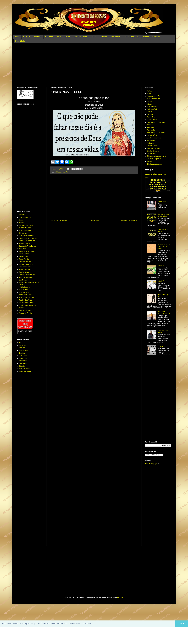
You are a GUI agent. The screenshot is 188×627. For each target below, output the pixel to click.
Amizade (150, 125)
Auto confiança (152, 106)
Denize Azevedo (25, 310)
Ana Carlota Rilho (25, 295)
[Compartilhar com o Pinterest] (82, 169)
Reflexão (103, 37)
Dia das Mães (152, 135)
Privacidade (20, 41)
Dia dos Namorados (154, 138)
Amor (59, 37)
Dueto (21, 220)
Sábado (22, 366)
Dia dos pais (151, 153)
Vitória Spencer (24, 287)
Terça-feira (23, 355)
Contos (21, 308)
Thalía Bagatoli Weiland (27, 305)
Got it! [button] (181, 624)
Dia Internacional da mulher (156, 156)
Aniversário (115, 37)
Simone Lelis (23, 233)
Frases (93, 37)
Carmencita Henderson (27, 251)
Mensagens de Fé (62, 172)
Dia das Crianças (153, 151)
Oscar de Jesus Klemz (27, 241)
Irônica (149, 104)
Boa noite (49, 37)
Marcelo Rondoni (25, 217)
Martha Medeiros (25, 228)
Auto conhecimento (154, 99)
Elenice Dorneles (25, 254)
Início (17, 37)
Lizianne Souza (24, 292)
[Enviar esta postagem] (68, 169)
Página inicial (94, 220)
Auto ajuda (151, 130)
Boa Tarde (22, 348)
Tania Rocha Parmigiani (27, 275)
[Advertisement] (94, 65)
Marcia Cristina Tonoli (26, 235)
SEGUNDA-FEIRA (25, 371)
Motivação (150, 143)
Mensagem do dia (153, 148)
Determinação (152, 146)
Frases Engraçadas (132, 37)
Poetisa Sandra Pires (26, 303)
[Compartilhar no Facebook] (79, 169)
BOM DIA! (161, 266)
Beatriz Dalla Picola (26, 225)
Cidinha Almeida (25, 262)
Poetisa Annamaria (25, 269)
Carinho (150, 114)
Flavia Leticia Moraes (26, 297)
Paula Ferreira (24, 259)
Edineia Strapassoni (26, 264)
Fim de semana (24, 369)
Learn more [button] (87, 624)
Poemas (22, 215)
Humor (149, 112)
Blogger (120, 598)
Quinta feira (23, 361)
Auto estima (151, 117)
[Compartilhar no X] (77, 169)
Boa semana (23, 350)
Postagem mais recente (59, 220)
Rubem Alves (23, 256)
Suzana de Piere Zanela (27, 246)
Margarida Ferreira (25, 313)
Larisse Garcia (24, 289)
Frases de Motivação (151, 37)
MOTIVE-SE (162, 346)
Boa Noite (22, 345)
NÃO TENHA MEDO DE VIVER (164, 313)
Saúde (67, 37)
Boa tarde (38, 37)
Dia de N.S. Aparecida (154, 159)
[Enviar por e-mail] (72, 169)
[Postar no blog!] (74, 169)
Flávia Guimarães (25, 230)
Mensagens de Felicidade (156, 122)
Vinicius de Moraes (25, 277)
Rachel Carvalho (25, 272)
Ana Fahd (22, 222)
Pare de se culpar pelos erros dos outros (164, 247)
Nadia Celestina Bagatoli (28, 238)
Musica (149, 161)
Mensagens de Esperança (156, 133)
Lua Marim (23, 280)
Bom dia (26, 37)
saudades (150, 127)
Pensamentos (152, 120)
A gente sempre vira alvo (163, 230)
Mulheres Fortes (80, 37)
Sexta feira (23, 358)
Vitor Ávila (22, 249)
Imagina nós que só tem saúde (163, 215)
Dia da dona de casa (154, 164)
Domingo (22, 353)
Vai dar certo (162, 202)
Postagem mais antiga (129, 220)
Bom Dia (22, 342)
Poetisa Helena (24, 243)
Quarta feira (23, 363)
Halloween (151, 140)
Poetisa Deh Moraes (26, 300)
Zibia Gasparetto (25, 267)
